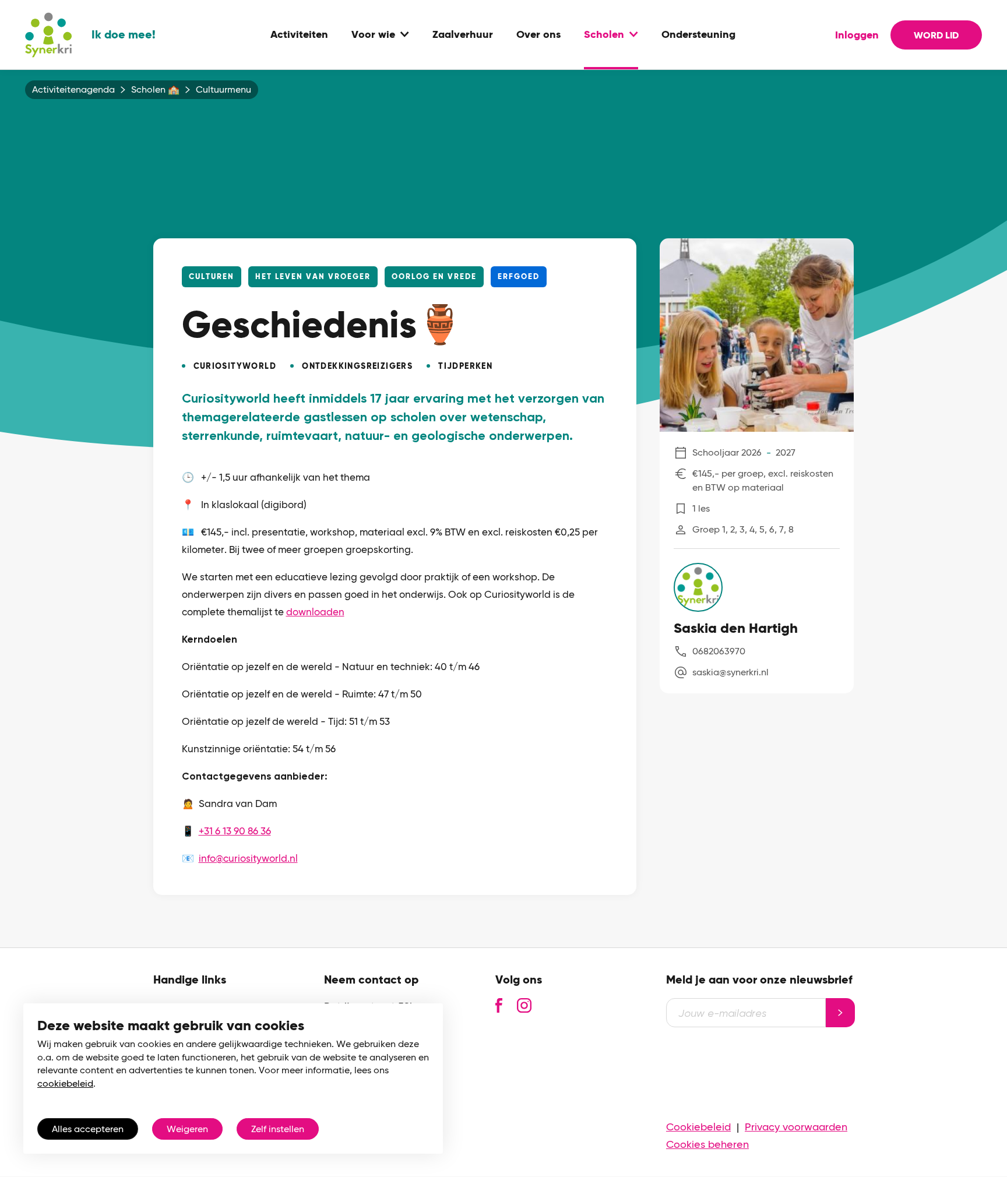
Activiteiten (299, 35)
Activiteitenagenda (73, 89)
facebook (498, 1005)
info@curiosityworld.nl (248, 858)
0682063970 (718, 651)
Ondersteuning (698, 35)
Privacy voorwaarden (796, 1126)
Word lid (936, 35)
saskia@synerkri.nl (730, 672)
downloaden (315, 612)
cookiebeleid (65, 1083)
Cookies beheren (707, 1144)
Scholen (604, 35)
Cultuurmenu (223, 89)
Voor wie (373, 35)
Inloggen (857, 35)
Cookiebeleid (698, 1126)
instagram (524, 1005)
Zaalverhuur (462, 35)
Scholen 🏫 (155, 89)
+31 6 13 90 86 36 (235, 831)
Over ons (538, 35)
